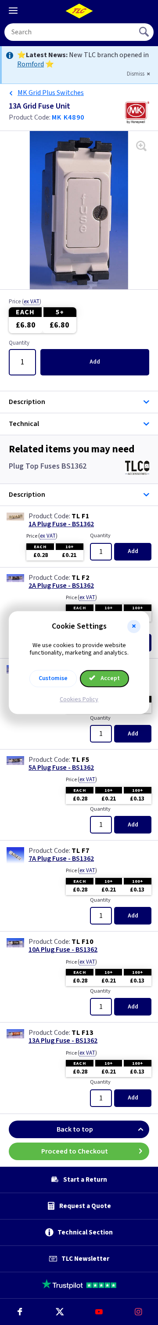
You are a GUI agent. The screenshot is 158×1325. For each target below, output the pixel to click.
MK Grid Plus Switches (51, 93)
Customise (53, 678)
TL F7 (81, 850)
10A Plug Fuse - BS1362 (63, 950)
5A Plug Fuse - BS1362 (61, 768)
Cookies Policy (79, 699)
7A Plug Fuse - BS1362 (61, 859)
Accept (109, 678)
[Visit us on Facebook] (20, 1312)
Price (25, 302)
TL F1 (81, 516)
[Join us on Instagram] (138, 1312)
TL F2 (81, 577)
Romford (30, 64)
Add (95, 362)
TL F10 (82, 941)
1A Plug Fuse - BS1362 (61, 524)
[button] (133, 626)
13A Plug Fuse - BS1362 (63, 1041)
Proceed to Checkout (74, 1151)
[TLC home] (79, 11)
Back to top (75, 1129)
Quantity (19, 343)
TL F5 (81, 759)
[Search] (145, 32)
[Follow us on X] (59, 1312)
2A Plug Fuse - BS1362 (61, 586)
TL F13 (82, 1032)
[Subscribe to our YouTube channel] (98, 1312)
